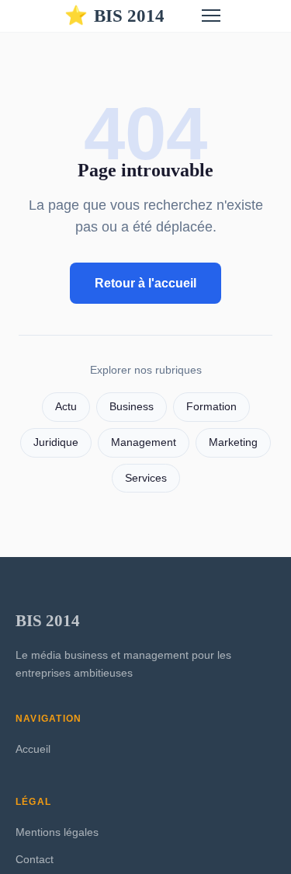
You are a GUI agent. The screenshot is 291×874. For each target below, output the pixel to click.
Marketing (233, 442)
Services (146, 478)
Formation (211, 407)
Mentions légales (57, 832)
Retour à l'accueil (145, 283)
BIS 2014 (114, 15)
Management (143, 442)
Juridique (55, 442)
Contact (35, 859)
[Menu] (211, 15)
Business (131, 407)
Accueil (33, 749)
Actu (66, 407)
